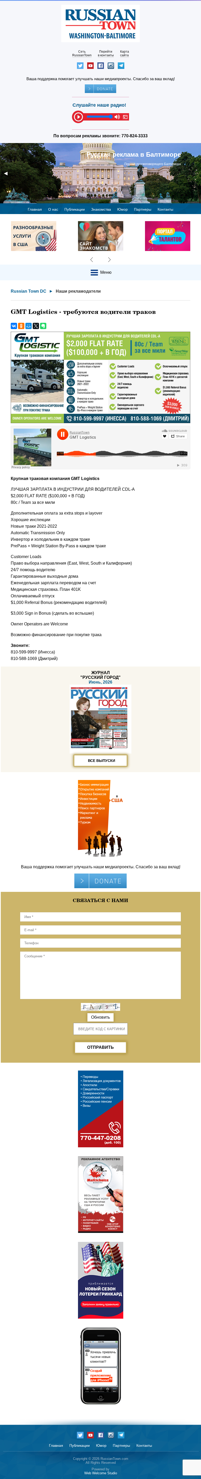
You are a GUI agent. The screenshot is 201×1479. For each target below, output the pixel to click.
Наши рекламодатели (78, 291)
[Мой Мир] (28, 326)
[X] (36, 326)
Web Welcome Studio (100, 1473)
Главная (35, 209)
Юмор (122, 209)
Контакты (165, 209)
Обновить (100, 1017)
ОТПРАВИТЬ (100, 1047)
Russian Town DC (28, 291)
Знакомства (101, 209)
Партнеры (142, 209)
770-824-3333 (134, 136)
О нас (53, 209)
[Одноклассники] (21, 326)
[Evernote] (43, 326)
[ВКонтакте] (14, 326)
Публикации (74, 209)
